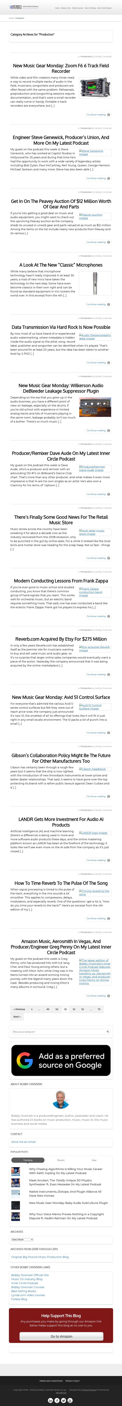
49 (47, 1009)
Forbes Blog (19, 1299)
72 (99, 1009)
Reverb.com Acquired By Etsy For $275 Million (61, 639)
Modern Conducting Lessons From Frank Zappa (61, 580)
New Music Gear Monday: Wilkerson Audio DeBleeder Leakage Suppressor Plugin (61, 388)
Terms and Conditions (51, 1381)
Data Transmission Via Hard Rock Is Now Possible (61, 327)
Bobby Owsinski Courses (27, 1287)
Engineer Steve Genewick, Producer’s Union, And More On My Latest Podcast (61, 140)
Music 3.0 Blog (90, 8)
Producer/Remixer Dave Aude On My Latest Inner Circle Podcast (61, 456)
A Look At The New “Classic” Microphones (61, 265)
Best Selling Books (23, 1291)
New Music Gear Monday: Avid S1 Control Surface (61, 697)
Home (57, 8)
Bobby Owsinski (103, 56)
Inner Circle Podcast (104, 8)
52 (74, 1009)
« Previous (19, 1009)
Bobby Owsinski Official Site (30, 1275)
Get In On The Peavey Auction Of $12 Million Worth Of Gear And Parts (61, 204)
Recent (60, 1160)
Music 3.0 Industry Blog (26, 1279)
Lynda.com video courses (28, 1295)
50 (56, 1009)
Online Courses (77, 8)
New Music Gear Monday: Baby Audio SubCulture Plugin (68, 1203)
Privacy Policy (73, 1381)
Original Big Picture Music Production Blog (40, 1257)
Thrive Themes (89, 1390)
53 (82, 1009)
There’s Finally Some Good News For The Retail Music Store (61, 519)
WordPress (61, 1392)
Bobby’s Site (66, 8)
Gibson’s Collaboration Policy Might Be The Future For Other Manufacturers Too (61, 758)
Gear (94, 1160)
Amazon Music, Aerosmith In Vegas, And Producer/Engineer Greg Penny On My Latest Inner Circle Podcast (61, 946)
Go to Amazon (61, 1336)
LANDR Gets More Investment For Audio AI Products (61, 822)
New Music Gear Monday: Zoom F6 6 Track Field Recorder (61, 68)
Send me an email (23, 1142)
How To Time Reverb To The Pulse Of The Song (61, 883)
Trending (27, 1160)
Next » (17, 1016)
